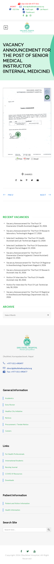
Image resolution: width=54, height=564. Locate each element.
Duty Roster (10, 405)
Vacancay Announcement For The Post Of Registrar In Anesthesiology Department (28, 263)
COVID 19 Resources (13, 474)
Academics (9, 398)
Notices (8, 418)
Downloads (9, 480)
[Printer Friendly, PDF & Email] (27, 159)
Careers (8, 431)
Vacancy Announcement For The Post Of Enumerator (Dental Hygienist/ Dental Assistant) (27, 254)
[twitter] (27, 551)
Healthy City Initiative (13, 411)
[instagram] (30, 15)
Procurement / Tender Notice (16, 424)
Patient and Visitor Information (17, 503)
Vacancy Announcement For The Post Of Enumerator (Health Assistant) (23, 224)
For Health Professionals (14, 454)
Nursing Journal (11, 467)
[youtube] (27, 15)
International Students (14, 460)
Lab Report (44, 9)
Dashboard (30, 12)
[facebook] (23, 15)
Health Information (12, 510)
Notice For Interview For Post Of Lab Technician (27, 284)
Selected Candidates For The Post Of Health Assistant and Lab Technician (25, 239)
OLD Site (15, 9)
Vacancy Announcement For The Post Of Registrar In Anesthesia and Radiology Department (28, 293)
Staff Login (29, 9)
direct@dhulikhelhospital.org (33, 7)
